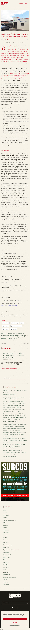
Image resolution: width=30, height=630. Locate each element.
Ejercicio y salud (7, 545)
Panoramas (6, 562)
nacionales (25, 337)
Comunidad (6, 530)
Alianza (5, 513)
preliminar (3, 338)
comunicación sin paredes (7, 335)
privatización (10, 338)
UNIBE (15, 338)
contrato (3, 337)
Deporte (5, 537)
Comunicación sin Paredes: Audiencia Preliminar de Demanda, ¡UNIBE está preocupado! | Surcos (13, 355)
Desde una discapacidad (9, 456)
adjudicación (4, 333)
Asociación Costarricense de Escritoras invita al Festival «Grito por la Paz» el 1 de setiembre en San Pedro (14, 446)
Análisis (5, 518)
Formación (6, 552)
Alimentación (6, 515)
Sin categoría (6, 574)
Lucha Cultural (7, 555)
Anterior (4, 343)
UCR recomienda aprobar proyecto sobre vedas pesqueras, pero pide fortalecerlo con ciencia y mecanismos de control (14, 428)
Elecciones (6, 547)
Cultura (5, 535)
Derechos (20, 42)
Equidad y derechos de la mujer (11, 550)
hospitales (13, 337)
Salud (23, 42)
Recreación (6, 567)
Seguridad (5, 572)
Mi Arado (5, 560)
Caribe (5, 527)
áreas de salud (11, 333)
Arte (4, 522)
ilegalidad (19, 337)
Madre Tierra (6, 557)
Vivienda (5, 582)
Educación (5, 542)
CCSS (22, 333)
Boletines (5, 525)
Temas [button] (25, 3)
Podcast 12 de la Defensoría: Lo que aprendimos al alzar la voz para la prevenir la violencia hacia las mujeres (14, 452)
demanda (8, 337)
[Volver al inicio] (4, 3)
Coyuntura (6, 532)
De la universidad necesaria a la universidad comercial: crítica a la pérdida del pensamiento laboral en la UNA (15, 440)
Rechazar (15, 622)
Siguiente (25, 343)
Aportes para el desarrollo (10, 520)
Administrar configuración (15, 625)
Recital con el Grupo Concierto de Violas (13, 401)
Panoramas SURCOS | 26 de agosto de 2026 (15, 390)
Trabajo (5, 579)
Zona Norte (6, 584)
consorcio (22, 335)
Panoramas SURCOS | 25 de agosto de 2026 (15, 424)
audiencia (18, 333)
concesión (17, 335)
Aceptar (15, 619)
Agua (4, 510)
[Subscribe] (27, 603)
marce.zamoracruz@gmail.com (9, 305)
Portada (21, 3)
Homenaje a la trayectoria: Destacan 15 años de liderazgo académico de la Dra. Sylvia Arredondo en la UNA (14, 434)
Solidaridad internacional (9, 577)
